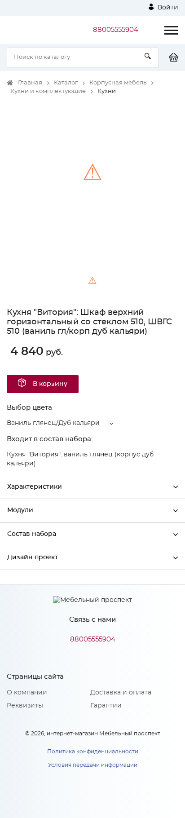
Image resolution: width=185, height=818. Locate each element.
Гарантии (106, 706)
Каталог (66, 83)
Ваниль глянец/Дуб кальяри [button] (53, 423)
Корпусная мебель (117, 83)
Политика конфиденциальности (92, 751)
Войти (167, 7)
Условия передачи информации (92, 765)
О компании (27, 693)
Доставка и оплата (120, 693)
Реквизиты (25, 706)
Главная (30, 83)
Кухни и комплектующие (48, 91)
